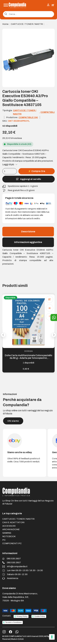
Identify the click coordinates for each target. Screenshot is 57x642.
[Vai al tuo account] (48, 5)
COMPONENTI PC (12, 543)
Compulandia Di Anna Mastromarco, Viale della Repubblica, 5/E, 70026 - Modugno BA (20, 597)
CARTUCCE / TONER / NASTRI (27, 24)
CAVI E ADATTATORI (13, 522)
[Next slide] (53, 335)
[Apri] (6, 5)
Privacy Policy (22, 616)
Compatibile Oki (28, 117)
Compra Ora (36, 171)
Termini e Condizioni (13, 622)
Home (5, 24)
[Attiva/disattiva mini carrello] (53, 5)
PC (4, 540)
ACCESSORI (8, 526)
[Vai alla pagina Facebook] (10, 632)
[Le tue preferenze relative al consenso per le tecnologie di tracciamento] (52, 637)
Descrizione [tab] (28, 231)
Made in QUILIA (17, 639)
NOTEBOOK (8, 536)
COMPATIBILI (47, 112)
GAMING (6, 533)
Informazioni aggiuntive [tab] (28, 242)
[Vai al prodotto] (49, 316)
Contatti (6, 616)
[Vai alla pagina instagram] (4, 632)
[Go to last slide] (3, 335)
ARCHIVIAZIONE (11, 529)
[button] (50, 32)
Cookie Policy (39, 616)
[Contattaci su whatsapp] (17, 632)
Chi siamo (13, 421)
